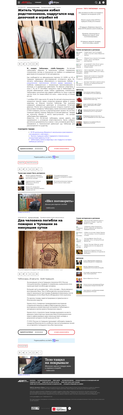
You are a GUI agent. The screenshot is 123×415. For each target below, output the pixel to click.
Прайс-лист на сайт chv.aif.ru (50, 382)
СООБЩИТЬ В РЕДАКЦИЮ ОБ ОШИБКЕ (73, 384)
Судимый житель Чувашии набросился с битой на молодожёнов (33, 183)
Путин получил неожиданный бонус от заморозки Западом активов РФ (93, 285)
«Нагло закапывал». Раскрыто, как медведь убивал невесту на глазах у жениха (94, 71)
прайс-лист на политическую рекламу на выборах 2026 (46, 384)
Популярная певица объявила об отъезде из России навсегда (92, 93)
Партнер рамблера (45, 408)
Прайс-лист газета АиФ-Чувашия (70, 382)
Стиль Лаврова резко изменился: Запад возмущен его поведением (92, 261)
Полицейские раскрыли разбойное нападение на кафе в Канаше (63, 177)
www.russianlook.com (24, 59)
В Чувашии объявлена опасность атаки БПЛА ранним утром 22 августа (90, 27)
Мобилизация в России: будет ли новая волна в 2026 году (92, 99)
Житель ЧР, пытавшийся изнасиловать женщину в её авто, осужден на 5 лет (35, 188)
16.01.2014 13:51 (21, 7)
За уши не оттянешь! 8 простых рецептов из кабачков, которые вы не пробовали (94, 252)
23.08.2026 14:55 (22, 217)
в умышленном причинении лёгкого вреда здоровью (51, 82)
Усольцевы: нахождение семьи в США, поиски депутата (92, 273)
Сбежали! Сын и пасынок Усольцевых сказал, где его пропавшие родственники (94, 59)
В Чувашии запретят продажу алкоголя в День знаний (91, 42)
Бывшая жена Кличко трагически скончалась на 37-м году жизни (92, 110)
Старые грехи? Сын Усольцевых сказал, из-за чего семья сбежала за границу (94, 54)
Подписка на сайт (35, 382)
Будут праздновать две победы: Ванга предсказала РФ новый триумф (92, 105)
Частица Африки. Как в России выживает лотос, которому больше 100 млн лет (94, 240)
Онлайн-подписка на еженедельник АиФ (87, 380)
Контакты (32, 380)
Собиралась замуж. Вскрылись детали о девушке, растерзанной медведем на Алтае (93, 228)
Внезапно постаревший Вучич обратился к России (92, 122)
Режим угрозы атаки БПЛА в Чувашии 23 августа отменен (90, 20)
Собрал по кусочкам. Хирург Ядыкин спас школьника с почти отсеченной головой (94, 234)
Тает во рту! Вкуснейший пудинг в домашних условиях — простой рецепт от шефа (93, 222)
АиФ (61, 269)
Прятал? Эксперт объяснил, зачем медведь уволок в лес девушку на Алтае (93, 246)
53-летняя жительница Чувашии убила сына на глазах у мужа (63, 182)
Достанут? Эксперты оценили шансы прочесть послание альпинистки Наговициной (94, 83)
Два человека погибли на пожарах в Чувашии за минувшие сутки (91, 13)
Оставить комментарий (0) (61, 148)
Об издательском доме (44, 380)
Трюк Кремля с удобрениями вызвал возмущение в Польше (93, 291)
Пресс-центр (56, 380)
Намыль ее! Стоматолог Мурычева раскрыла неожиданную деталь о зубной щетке (93, 77)
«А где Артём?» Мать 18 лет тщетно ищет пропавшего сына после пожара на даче (94, 65)
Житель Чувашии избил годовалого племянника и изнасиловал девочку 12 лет (49, 137)
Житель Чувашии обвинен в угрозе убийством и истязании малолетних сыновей (34, 177)
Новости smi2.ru (24, 212)
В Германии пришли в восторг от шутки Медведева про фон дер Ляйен (94, 116)
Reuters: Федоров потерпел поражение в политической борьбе (93, 267)
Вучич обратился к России (91, 278)
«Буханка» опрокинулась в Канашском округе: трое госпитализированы (90, 35)
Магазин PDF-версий (67, 380)
